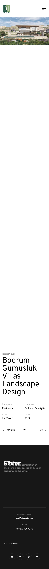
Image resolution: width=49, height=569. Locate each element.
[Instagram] (29, 556)
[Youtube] (37, 556)
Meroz (15, 544)
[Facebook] (12, 556)
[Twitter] (20, 556)
